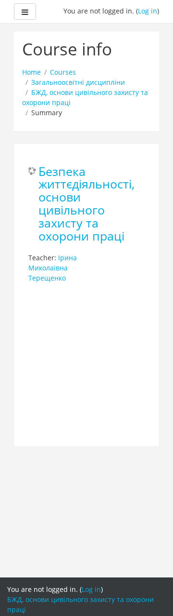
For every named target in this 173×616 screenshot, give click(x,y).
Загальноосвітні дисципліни (78, 82)
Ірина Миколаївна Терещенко (52, 267)
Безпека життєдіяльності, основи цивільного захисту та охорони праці (86, 204)
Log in (147, 10)
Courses (63, 72)
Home (31, 72)
